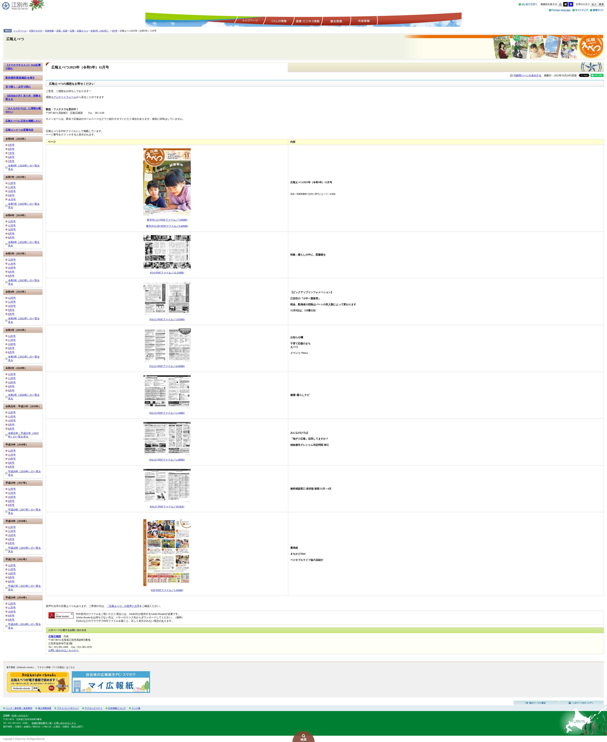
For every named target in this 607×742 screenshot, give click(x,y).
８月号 (12, 199)
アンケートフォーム (64, 97)
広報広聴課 (54, 636)
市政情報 (363, 20)
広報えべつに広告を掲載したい (23, 120)
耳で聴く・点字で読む (18, 86)
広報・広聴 (61, 31)
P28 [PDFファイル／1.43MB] (167, 590)
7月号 (11, 153)
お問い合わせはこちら (65, 723)
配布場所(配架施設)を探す (20, 77)
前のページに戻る (536, 703)
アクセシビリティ (93, 708)
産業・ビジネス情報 (307, 20)
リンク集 (136, 708)
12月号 (12, 183)
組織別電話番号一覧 (42, 723)
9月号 (11, 145)
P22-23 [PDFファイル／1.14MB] (167, 413)
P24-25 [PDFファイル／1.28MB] (167, 459)
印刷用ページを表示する (527, 75)
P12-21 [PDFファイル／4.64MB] (167, 366)
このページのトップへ (581, 703)
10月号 (12, 191)
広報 (72, 31)
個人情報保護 (44, 708)
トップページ (250, 20)
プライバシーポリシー (68, 708)
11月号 (12, 187)
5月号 (11, 161)
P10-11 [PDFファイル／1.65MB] (167, 319)
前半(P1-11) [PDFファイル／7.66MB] (167, 220)
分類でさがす (35, 31)
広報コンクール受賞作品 (19, 129)
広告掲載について (117, 708)
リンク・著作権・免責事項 (19, 708)
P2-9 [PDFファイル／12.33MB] (167, 272)
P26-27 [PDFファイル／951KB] (167, 506)
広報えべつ (82, 31)
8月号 (114, 31)
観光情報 (336, 20)
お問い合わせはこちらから (63, 650)
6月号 (11, 157)
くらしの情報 (278, 20)
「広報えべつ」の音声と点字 (123, 606)
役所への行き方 (20, 715)
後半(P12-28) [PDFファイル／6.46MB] (167, 226)
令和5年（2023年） (99, 31)
